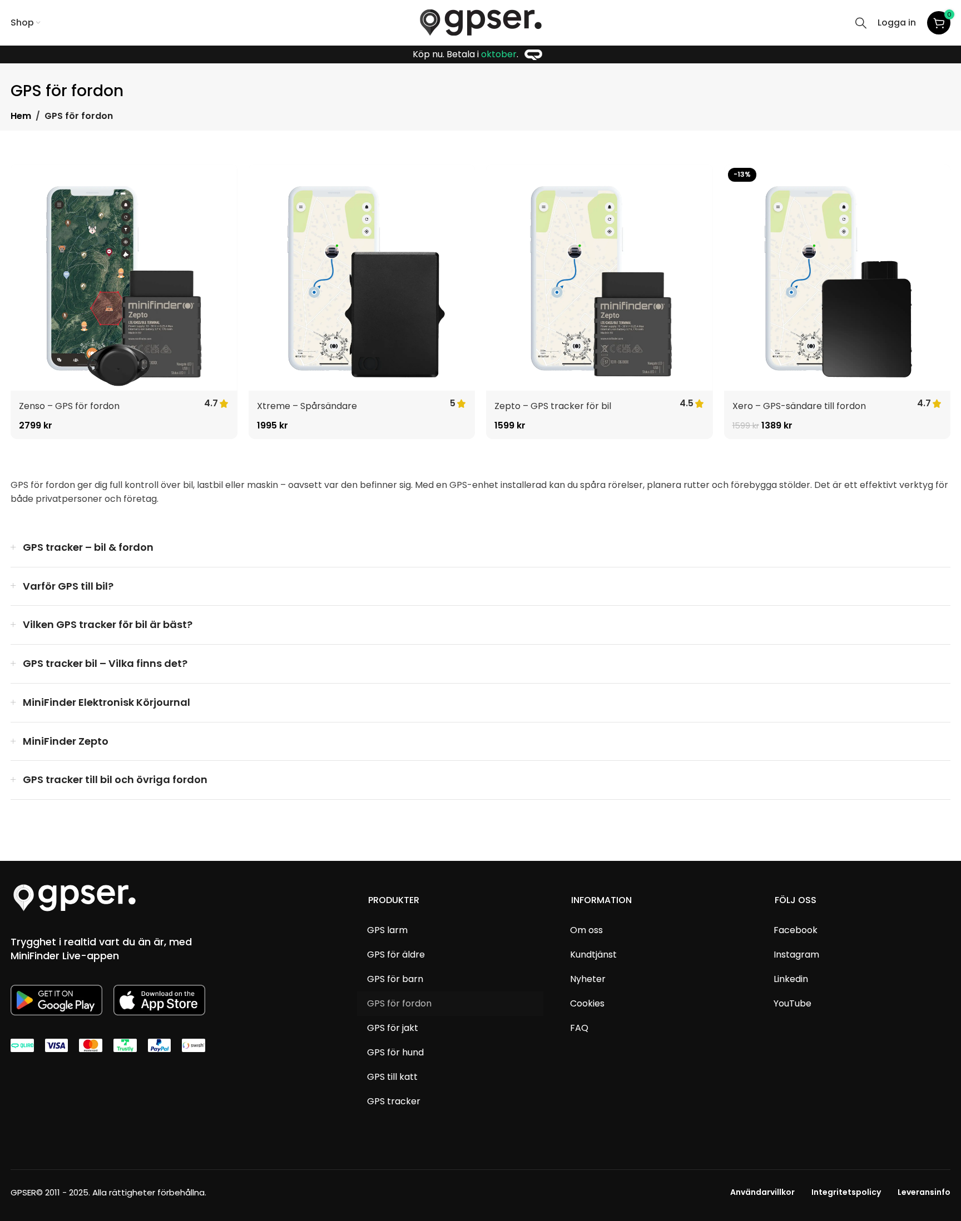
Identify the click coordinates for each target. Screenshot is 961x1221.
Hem (21, 115)
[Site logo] (480, 22)
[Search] (861, 23)
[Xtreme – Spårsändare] (362, 277)
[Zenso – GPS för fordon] (124, 277)
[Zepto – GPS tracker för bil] (599, 277)
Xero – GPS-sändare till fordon (799, 406)
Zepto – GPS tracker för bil (552, 406)
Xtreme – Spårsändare (307, 406)
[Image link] (74, 897)
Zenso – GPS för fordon (69, 406)
